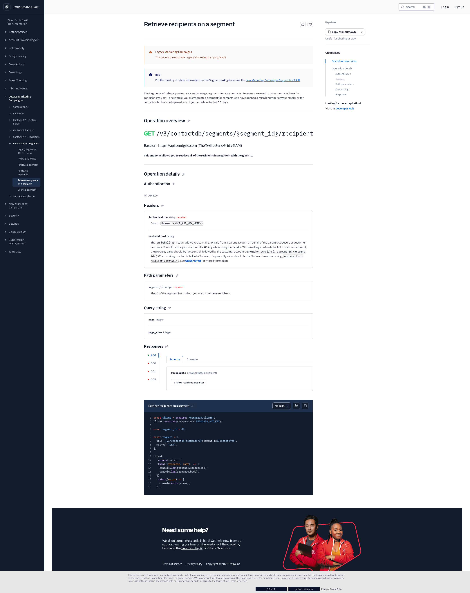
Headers (339, 79)
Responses (341, 94)
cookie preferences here (293, 577)
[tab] (151, 355)
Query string (341, 89)
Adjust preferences (304, 589)
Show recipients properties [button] (190, 382)
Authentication (343, 74)
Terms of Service (238, 580)
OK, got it (271, 589)
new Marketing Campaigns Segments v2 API (273, 80)
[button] (22, 32)
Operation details (342, 68)
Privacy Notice (186, 580)
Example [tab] (192, 359)
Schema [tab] (175, 359)
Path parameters (344, 84)
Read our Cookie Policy (331, 589)
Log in (445, 7)
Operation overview (344, 61)
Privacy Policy (194, 564)
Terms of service (172, 564)
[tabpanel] (240, 371)
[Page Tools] (361, 32)
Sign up (459, 7)
